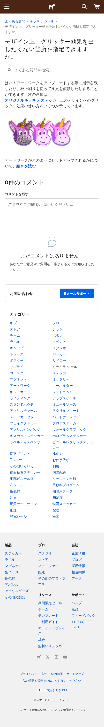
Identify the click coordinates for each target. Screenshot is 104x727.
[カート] (97, 7)
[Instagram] (56, 657)
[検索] (83, 7)
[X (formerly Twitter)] (48, 657)
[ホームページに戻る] (52, 7)
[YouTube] (65, 657)
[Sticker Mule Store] (39, 657)
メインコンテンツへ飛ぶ (3, 3)
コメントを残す (17, 193)
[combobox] (52, 70)
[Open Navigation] (7, 7)
